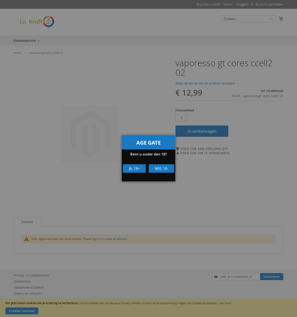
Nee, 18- (161, 168)
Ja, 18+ (134, 168)
